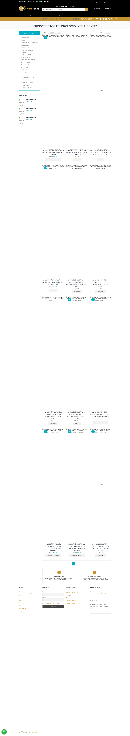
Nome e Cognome (46, 592)
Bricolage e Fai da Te (26, 45)
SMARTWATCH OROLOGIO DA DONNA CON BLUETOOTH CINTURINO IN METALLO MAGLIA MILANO (100, 283)
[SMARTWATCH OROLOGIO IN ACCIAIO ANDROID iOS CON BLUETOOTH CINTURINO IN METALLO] (21, 102)
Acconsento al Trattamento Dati (52, 603)
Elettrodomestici (25, 57)
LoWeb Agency (35, 732)
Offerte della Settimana (27, 65)
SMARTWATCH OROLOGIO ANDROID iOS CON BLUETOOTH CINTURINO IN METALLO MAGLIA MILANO (76, 152)
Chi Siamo (52, 15)
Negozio (65, 23)
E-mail (44, 597)
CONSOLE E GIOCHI (26, 54)
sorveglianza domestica (27, 82)
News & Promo (66, 15)
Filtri (45, 32)
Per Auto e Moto (25, 70)
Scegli (84, 137)
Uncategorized (25, 85)
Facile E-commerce (22, 732)
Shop (58, 15)
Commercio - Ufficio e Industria (27, 51)
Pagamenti (97, 2)
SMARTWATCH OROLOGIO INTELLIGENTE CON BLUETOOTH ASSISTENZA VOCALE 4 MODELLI (32, 108)
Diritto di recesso (71, 600)
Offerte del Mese (25, 62)
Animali (23, 40)
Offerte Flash (24, 67)
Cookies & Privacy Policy (73, 603)
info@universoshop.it (61, 6)
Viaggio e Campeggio (27, 87)
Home (45, 15)
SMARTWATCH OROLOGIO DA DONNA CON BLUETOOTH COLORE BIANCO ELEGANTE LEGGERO (100, 414)
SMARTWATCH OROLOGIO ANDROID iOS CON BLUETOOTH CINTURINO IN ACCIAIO (53, 152)
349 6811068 (72, 6)
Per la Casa (24, 72)
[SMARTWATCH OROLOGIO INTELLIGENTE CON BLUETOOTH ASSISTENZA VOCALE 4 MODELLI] (21, 111)
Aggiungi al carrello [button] (61, 137)
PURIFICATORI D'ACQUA (27, 77)
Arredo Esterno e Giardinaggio (29, 43)
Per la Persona (25, 75)
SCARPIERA (24, 80)
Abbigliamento (25, 37)
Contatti (75, 15)
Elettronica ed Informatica (53, 149)
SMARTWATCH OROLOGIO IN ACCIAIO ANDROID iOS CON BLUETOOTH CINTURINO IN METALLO (53, 547)
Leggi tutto (77, 291)
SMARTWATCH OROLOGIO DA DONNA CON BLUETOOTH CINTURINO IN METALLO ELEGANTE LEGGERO (76, 283)
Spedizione (106, 2)
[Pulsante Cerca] (86, 9)
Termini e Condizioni (86, 2)
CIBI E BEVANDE (25, 48)
